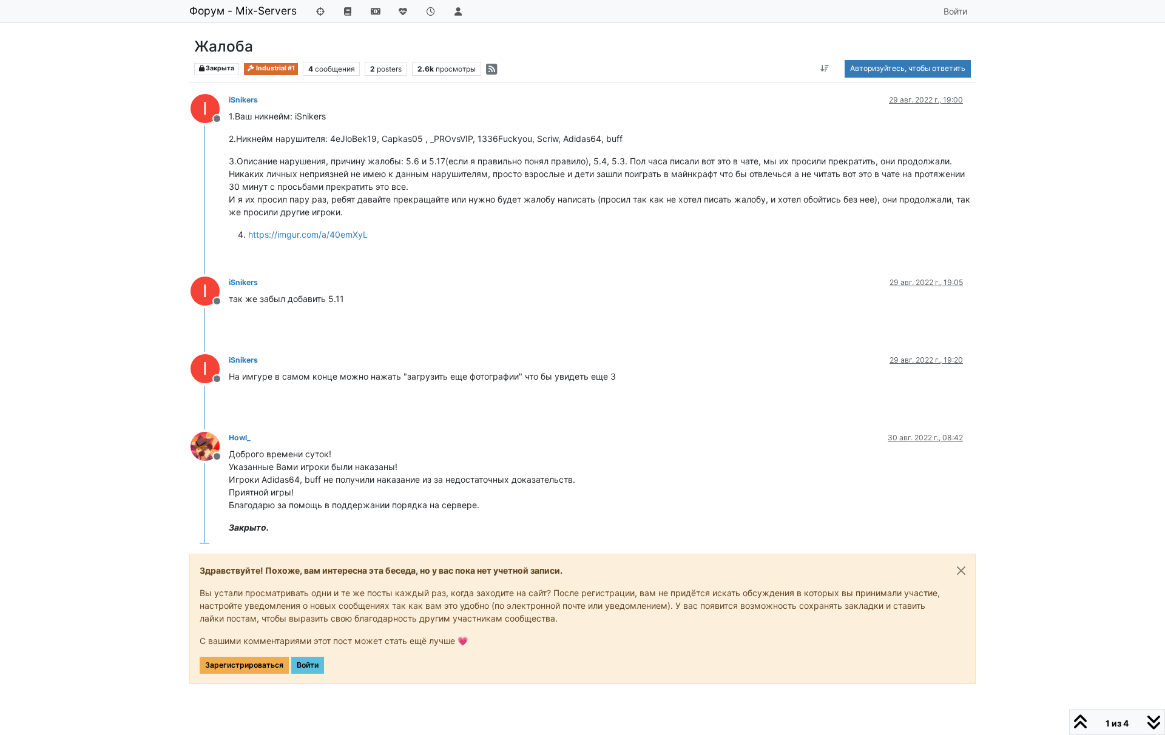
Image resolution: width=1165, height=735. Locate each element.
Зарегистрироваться (244, 665)
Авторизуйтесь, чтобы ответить (907, 68)
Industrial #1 (275, 68)
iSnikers (243, 99)
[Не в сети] (210, 445)
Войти (308, 665)
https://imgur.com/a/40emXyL (308, 234)
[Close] (961, 570)
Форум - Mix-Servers (243, 10)
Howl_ (240, 437)
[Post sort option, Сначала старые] (825, 68)
